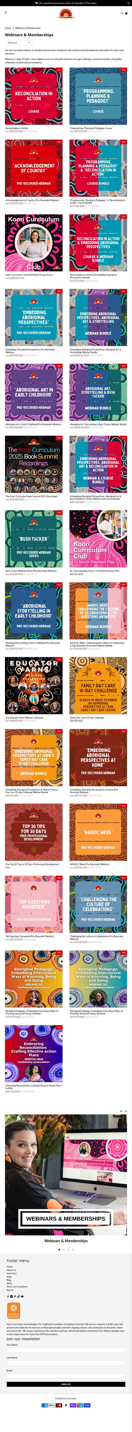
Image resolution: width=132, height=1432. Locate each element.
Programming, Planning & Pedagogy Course (91, 128)
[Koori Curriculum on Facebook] (8, 1297)
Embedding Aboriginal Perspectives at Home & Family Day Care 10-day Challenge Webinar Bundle (32, 791)
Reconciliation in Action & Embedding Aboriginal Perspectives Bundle (93, 276)
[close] (128, 3)
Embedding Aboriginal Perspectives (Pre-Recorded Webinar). (30, 351)
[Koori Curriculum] (66, 13)
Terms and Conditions (17, 1286)
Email (10, 1370)
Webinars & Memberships (28, 28)
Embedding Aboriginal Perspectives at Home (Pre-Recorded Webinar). (94, 791)
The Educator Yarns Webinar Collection (24, 717)
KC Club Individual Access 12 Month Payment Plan (94, 570)
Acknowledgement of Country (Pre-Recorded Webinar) (32, 200)
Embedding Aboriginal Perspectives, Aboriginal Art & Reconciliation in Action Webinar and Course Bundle (95, 497)
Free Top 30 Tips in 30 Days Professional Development (32, 864)
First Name (12, 1344)
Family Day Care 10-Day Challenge (87, 717)
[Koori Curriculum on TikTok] (18, 1297)
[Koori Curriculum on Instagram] (11, 1297)
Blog (9, 1280)
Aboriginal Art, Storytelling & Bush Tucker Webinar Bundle (98, 424)
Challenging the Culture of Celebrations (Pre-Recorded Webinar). (96, 937)
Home (8, 28)
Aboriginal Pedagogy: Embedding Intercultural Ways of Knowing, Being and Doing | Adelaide (32, 1012)
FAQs (9, 1283)
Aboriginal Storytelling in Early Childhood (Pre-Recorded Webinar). (33, 644)
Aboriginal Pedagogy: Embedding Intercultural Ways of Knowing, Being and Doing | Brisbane (96, 1012)
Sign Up (66, 1384)
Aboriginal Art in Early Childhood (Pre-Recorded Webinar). (33, 424)
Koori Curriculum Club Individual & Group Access (29, 274)
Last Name (12, 1357)
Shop (9, 1276)
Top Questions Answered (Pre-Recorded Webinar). (30, 936)
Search (10, 1290)
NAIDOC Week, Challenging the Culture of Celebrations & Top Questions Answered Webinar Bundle (97, 644)
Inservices (12, 1273)
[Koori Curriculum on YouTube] (22, 1297)
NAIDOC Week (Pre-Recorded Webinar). (89, 864)
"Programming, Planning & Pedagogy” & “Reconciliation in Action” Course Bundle (97, 201)
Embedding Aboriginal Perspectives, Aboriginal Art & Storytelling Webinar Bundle (95, 351)
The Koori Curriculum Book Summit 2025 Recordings (31, 496)
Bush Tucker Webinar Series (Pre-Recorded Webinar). (31, 570)
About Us (11, 1270)
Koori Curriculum (69, 1398)
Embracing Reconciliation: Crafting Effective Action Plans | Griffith (34, 1087)
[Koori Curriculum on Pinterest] (15, 1297)
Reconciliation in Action (17, 128)
